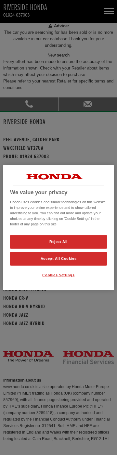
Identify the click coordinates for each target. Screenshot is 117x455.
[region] (58, 227)
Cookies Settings (58, 275)
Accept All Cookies (58, 258)
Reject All (58, 242)
